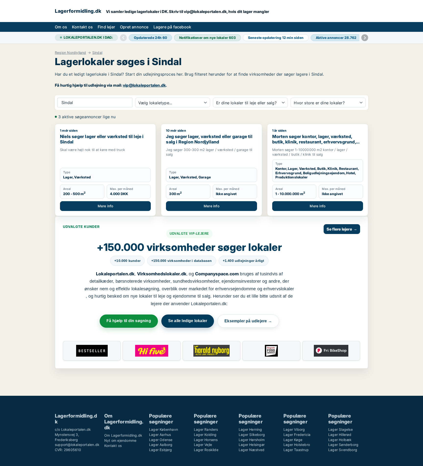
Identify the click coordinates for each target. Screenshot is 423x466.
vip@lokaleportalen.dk (144, 85)
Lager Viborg (294, 429)
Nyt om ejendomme (120, 440)
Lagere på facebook (172, 26)
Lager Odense (160, 440)
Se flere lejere (342, 229)
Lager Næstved (252, 450)
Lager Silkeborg (252, 434)
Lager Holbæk (340, 440)
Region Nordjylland (70, 53)
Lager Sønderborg (343, 445)
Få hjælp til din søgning (128, 321)
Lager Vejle (203, 445)
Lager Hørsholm (252, 440)
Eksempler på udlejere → (248, 321)
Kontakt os (82, 26)
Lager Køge (292, 440)
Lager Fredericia (296, 434)
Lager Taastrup (296, 450)
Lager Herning (250, 429)
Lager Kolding (205, 434)
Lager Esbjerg (160, 450)
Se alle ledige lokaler (187, 321)
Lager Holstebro (296, 445)
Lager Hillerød (339, 434)
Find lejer (106, 26)
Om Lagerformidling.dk (123, 435)
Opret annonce (134, 26)
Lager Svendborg (342, 450)
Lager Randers (206, 429)
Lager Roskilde (206, 450)
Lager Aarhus (160, 434)
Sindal (97, 53)
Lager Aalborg (161, 445)
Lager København (163, 429)
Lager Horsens (206, 440)
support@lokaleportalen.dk (77, 445)
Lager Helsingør (252, 445)
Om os (61, 26)
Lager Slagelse (340, 429)
